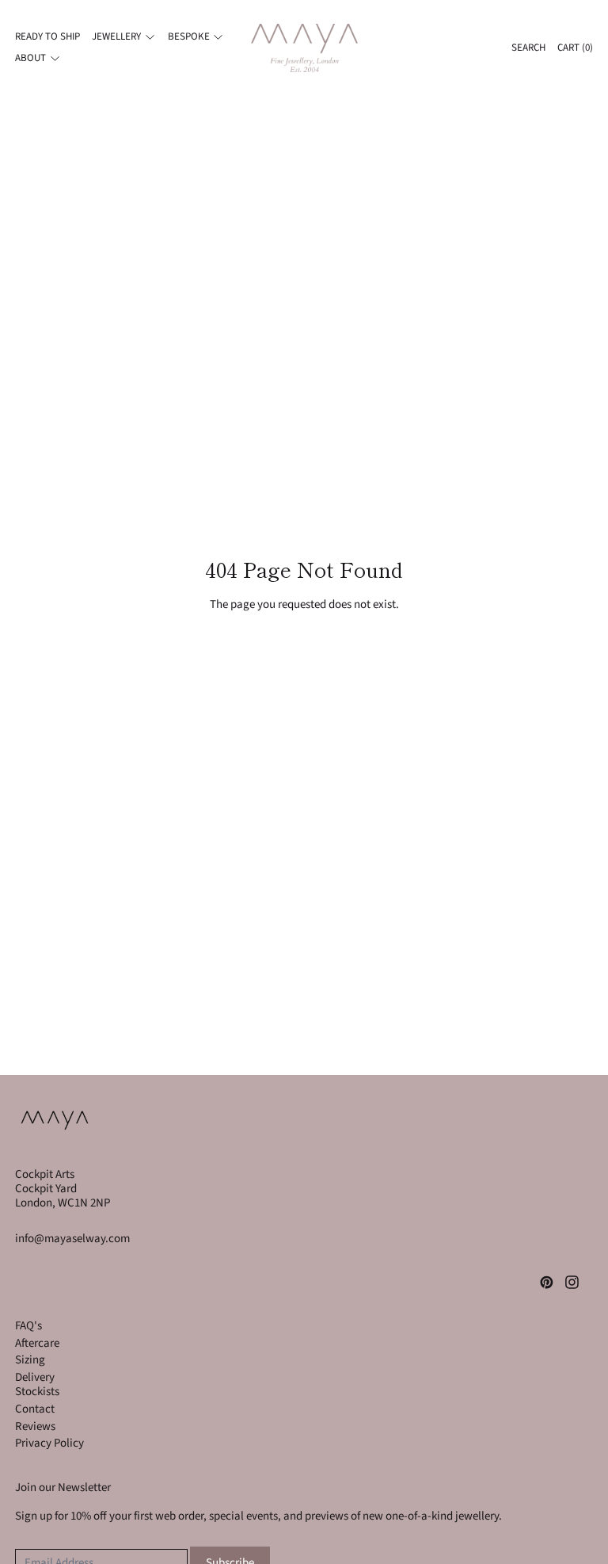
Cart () (575, 47)
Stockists (37, 1391)
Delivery (35, 1377)
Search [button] (528, 47)
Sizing (30, 1360)
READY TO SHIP (47, 36)
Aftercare (37, 1343)
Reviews (35, 1426)
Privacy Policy (49, 1443)
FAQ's (28, 1325)
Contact (35, 1409)
